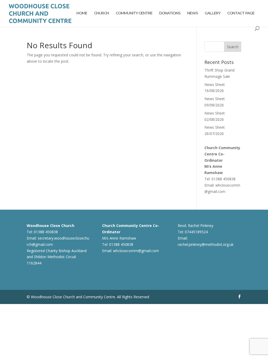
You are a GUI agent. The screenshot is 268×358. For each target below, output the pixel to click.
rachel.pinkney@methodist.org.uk (205, 244)
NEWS (192, 13)
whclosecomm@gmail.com (136, 250)
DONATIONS (169, 13)
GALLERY (212, 13)
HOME (81, 13)
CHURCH (101, 13)
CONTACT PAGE (240, 13)
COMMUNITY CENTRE (134, 13)
